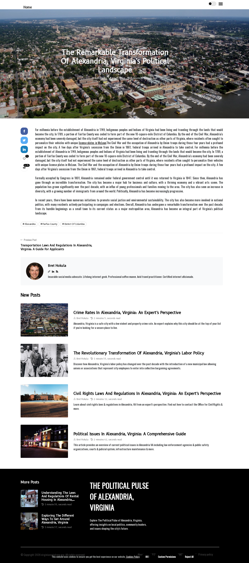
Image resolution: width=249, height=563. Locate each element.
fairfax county (50, 224)
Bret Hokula (101, 78)
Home (27, 7)
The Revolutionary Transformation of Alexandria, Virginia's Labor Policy (138, 353)
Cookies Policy (132, 556)
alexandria (30, 224)
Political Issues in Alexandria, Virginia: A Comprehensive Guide (129, 433)
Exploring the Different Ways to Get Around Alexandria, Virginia (58, 519)
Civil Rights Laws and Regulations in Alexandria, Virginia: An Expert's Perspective (147, 393)
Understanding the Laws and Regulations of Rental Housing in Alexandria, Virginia (60, 496)
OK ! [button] (147, 556)
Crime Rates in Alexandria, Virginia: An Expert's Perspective (127, 312)
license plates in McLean (92, 143)
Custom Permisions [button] (167, 556)
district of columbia (75, 224)
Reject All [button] (189, 556)
